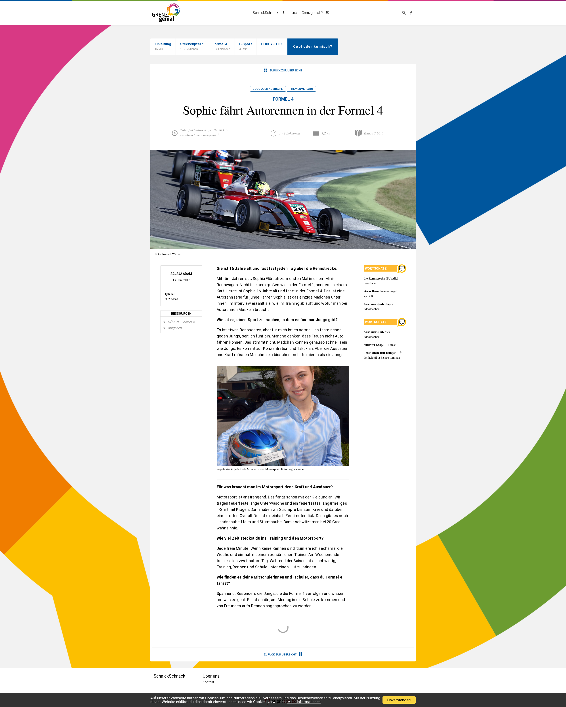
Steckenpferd (191, 46)
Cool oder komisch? (267, 88)
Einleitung (163, 46)
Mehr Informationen (304, 701)
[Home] (166, 12)
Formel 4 (221, 46)
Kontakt (208, 682)
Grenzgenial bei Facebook (411, 12)
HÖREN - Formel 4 (180, 322)
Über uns (290, 13)
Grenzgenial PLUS (315, 13)
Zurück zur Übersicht (286, 70)
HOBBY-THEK (272, 44)
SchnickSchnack (265, 13)
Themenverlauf (301, 88)
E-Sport (245, 46)
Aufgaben (174, 328)
